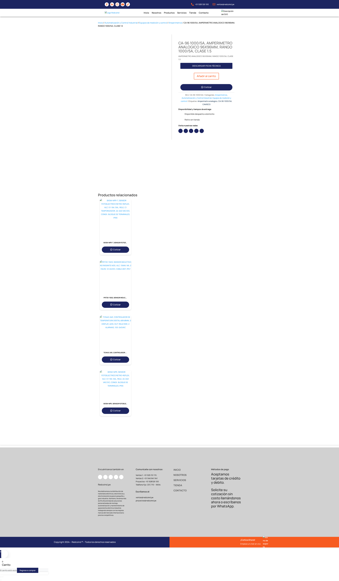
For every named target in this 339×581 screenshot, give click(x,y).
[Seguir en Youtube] (196, 131)
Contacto (203, 12)
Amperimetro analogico (207, 101)
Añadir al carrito (206, 76)
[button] (206, 66)
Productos (169, 12)
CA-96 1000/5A (225, 101)
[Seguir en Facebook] (180, 131)
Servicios (181, 12)
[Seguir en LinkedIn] (186, 131)
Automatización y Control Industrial (121, 22)
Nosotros (156, 12)
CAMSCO (206, 104)
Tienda (192, 12)
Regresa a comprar (28, 570)
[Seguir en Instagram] (191, 131)
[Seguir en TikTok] (202, 131)
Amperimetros (175, 22)
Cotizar (208, 87)
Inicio (146, 12)
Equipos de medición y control (153, 22)
